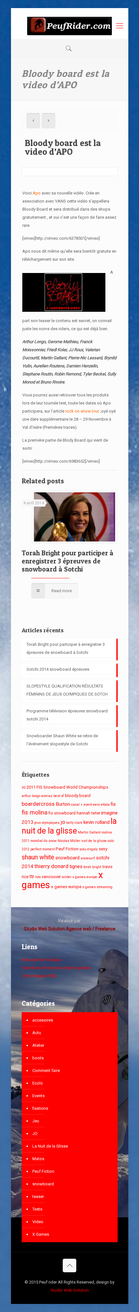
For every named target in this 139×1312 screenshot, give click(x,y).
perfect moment (42, 849)
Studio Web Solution (69, 1290)
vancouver (51, 876)
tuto (38, 877)
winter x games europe (79, 877)
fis (113, 804)
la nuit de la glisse (69, 825)
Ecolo (37, 1083)
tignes (76, 866)
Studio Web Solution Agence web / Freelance (69, 928)
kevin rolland (96, 822)
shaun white (38, 857)
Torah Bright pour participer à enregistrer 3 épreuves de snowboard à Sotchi (67, 561)
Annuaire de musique (41, 959)
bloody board (78, 795)
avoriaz (46, 796)
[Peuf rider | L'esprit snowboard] (69, 26)
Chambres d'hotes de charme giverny (56, 967)
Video (37, 1221)
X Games (40, 1234)
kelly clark (74, 823)
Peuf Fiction (67, 848)
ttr (31, 876)
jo (62, 822)
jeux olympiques (46, 823)
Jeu (35, 1120)
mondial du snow (43, 841)
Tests (37, 1209)
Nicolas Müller (69, 841)
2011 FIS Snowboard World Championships (67, 787)
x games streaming (97, 887)
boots (38, 1057)
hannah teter (88, 813)
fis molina (35, 812)
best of (58, 796)
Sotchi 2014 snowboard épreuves (58, 669)
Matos (38, 1158)
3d (24, 787)
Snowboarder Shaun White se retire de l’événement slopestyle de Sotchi (62, 739)
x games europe (66, 886)
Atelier (38, 1045)
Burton (63, 804)
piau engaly (89, 849)
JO (34, 1133)
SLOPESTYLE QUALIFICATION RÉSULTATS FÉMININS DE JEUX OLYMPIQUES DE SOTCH (67, 690)
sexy (103, 848)
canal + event (81, 805)
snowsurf (87, 858)
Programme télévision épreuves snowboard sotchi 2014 (67, 714)
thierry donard (51, 866)
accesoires (42, 1020)
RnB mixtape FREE (39, 975)
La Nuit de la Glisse (50, 1146)
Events (38, 1095)
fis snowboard (62, 813)
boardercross (38, 804)
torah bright (92, 867)
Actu (36, 1032)
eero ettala (101, 805)
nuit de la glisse (94, 841)
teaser (38, 1196)
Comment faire (46, 1070)
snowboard (67, 858)
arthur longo (31, 796)
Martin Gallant (89, 832)
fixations (40, 1108)
